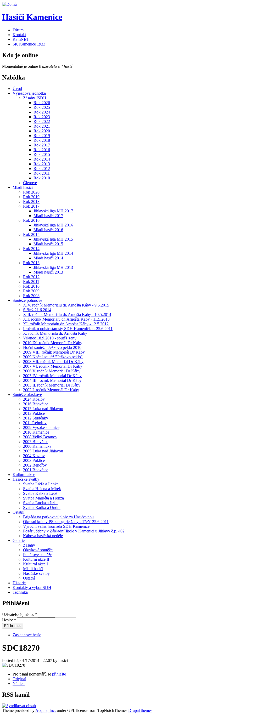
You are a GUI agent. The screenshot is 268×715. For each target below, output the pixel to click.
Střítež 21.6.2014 (37, 310)
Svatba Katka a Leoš (40, 493)
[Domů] (9, 4)
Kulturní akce (24, 474)
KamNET (21, 39)
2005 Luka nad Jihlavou (43, 451)
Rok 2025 (42, 107)
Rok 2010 (42, 178)
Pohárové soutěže (37, 554)
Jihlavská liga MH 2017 (53, 211)
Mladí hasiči (23, 187)
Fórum (18, 30)
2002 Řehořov (35, 465)
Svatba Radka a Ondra (41, 507)
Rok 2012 (42, 168)
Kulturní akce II (36, 559)
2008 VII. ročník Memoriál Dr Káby (53, 361)
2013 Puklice (34, 413)
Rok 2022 (42, 121)
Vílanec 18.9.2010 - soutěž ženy (49, 338)
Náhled (19, 683)
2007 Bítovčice (35, 441)
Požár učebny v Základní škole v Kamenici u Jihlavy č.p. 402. (74, 531)
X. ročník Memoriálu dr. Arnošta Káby (55, 333)
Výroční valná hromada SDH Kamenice (56, 526)
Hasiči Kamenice (32, 17)
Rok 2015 (42, 154)
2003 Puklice (34, 460)
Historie (19, 583)
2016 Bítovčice (35, 404)
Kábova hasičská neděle (43, 536)
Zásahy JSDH (34, 98)
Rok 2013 (42, 164)
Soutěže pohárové (27, 300)
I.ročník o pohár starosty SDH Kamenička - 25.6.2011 (68, 328)
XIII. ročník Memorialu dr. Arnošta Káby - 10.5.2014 (67, 314)
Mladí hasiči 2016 (48, 230)
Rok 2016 (42, 149)
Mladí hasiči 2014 (48, 258)
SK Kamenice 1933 (29, 44)
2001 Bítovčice (35, 470)
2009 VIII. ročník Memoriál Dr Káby (54, 352)
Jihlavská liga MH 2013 (53, 267)
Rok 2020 (42, 131)
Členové (30, 182)
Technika (20, 592)
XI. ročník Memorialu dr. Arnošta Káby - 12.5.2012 (66, 324)
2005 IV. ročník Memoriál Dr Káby (52, 375)
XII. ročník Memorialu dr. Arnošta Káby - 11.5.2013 (66, 319)
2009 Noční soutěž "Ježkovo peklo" (53, 357)
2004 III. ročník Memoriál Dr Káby (52, 380)
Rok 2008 (31, 295)
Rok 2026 (42, 102)
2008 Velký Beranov (40, 437)
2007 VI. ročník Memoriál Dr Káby (52, 366)
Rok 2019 (42, 135)
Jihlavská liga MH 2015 (53, 239)
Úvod (17, 88)
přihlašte (59, 674)
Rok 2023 (42, 117)
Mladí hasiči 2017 (48, 215)
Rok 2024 (42, 112)
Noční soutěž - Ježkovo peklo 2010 (52, 347)
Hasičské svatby (26, 479)
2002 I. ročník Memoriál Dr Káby (51, 390)
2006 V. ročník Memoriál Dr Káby (51, 371)
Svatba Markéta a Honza (43, 498)
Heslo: (9, 620)
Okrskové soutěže (38, 550)
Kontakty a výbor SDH (32, 587)
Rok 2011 (42, 173)
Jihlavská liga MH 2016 (53, 225)
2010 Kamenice (36, 432)
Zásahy (29, 545)
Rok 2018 (42, 140)
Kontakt (19, 34)
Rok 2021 (42, 126)
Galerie (19, 540)
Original (19, 679)
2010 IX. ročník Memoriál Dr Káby (52, 343)
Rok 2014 (42, 159)
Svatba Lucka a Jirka (40, 503)
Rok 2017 (42, 145)
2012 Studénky (35, 418)
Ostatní (18, 512)
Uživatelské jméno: (19, 614)
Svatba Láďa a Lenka (41, 484)
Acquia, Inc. (45, 710)
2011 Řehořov (35, 423)
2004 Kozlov (34, 455)
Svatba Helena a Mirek (42, 488)
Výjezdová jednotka (29, 93)
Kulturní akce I (35, 564)
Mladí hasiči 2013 (48, 272)
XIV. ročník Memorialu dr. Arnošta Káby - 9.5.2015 (66, 305)
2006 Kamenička (37, 446)
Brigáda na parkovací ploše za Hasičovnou (58, 517)
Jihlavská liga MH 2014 (53, 253)
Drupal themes (140, 710)
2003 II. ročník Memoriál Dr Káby (51, 385)
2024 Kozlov (34, 399)
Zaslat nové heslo (27, 635)
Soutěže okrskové (27, 394)
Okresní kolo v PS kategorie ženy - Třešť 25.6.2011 (66, 521)
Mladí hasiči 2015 (48, 244)
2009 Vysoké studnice (41, 427)
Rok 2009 (31, 291)
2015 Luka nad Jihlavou (43, 408)
